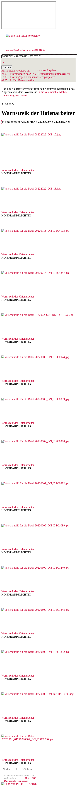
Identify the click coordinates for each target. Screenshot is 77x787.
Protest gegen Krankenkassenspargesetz (28, 77)
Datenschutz (10, 781)
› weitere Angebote (46, 70)
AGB (35, 50)
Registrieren (24, 50)
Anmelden (12, 50)
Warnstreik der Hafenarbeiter (17, 170)
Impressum (23, 781)
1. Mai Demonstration (18, 80)
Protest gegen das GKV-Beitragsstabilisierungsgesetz (35, 73)
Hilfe (42, 50)
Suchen (7, 67)
